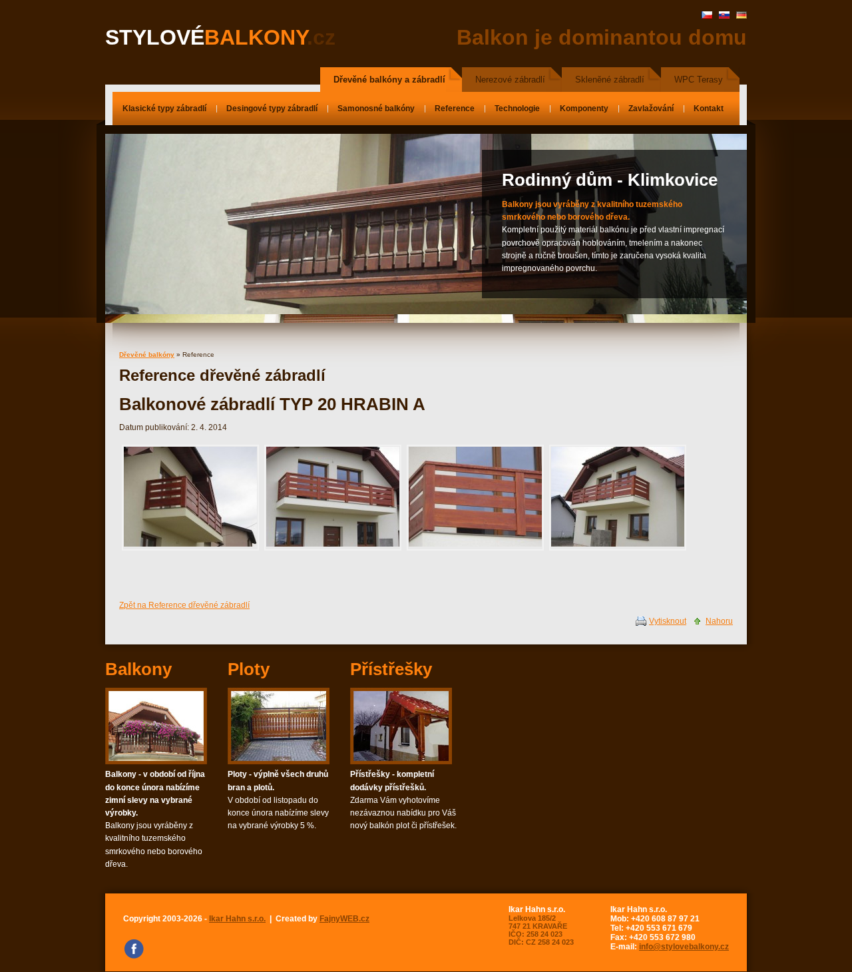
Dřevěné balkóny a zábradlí (389, 80)
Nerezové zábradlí (510, 80)
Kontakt (709, 108)
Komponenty (584, 108)
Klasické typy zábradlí (164, 108)
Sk (724, 15)
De (741, 15)
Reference (455, 108)
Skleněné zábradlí (609, 80)
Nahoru (719, 621)
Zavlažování (651, 108)
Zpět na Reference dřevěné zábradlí (184, 605)
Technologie (517, 108)
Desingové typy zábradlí (272, 108)
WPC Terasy (698, 80)
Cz (707, 15)
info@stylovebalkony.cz (684, 946)
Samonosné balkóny (376, 108)
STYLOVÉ (220, 37)
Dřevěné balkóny (146, 354)
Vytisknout (667, 621)
